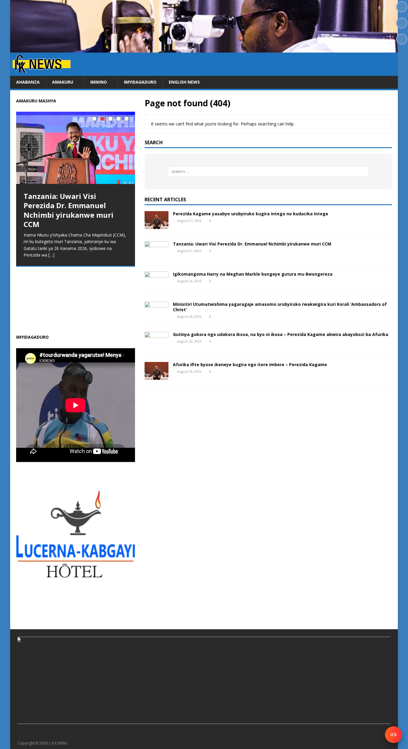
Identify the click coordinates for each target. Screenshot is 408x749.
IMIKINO (98, 82)
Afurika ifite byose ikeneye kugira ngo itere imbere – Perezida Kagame (250, 364)
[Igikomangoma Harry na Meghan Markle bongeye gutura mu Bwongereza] (156, 285)
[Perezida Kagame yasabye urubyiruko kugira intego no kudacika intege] (156, 225)
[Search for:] (268, 172)
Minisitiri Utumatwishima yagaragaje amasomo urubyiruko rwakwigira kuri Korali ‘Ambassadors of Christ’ (280, 306)
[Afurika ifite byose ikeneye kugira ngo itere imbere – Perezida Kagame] (156, 376)
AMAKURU (62, 82)
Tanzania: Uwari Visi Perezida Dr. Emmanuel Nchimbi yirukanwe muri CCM (252, 244)
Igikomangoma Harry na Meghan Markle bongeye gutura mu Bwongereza (252, 274)
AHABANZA (28, 82)
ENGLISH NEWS (184, 82)
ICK (393, 734)
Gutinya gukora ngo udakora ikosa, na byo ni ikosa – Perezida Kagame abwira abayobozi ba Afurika (280, 334)
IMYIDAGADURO (140, 82)
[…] (61, 314)
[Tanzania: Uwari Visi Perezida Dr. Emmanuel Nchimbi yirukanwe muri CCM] (156, 255)
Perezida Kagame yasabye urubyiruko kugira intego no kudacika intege (250, 214)
